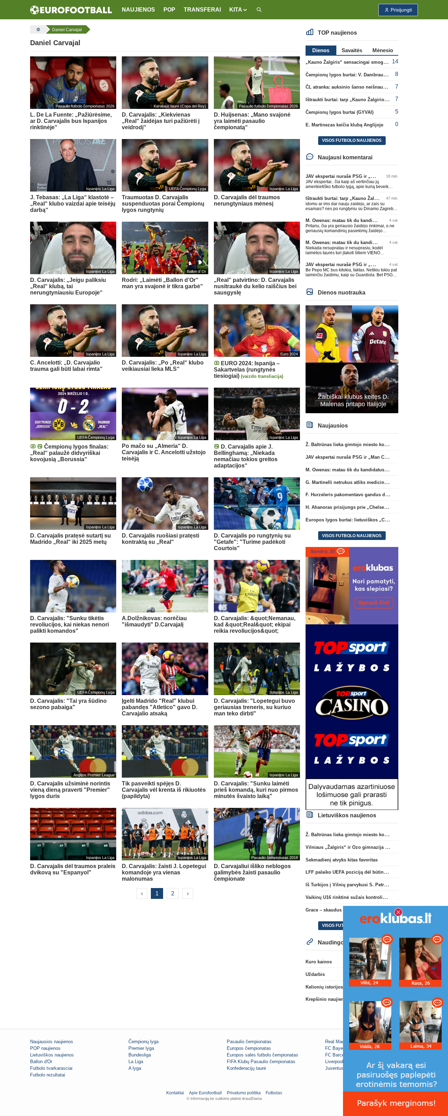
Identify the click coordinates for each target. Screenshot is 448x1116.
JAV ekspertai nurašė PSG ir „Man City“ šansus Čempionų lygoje (376, 176)
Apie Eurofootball (205, 1092)
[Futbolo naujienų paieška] (259, 10)
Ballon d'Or (41, 1061)
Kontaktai (175, 1092)
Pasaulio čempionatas (249, 1041)
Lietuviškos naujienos (52, 1055)
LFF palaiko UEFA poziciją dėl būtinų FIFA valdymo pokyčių (371, 872)
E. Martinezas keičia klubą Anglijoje (344, 124)
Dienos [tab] (320, 50)
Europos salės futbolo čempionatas (262, 1055)
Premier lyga (141, 1048)
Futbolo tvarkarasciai (51, 1068)
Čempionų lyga (143, 1041)
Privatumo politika (244, 1092)
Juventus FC (338, 1068)
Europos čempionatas (249, 1048)
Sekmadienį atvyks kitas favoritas (342, 859)
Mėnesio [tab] (382, 50)
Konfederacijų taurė (246, 1068)
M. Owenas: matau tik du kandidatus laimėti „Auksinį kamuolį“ (374, 220)
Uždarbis (315, 974)
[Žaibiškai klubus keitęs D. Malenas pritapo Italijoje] (352, 359)
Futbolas (274, 1092)
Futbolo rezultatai (47, 1074)
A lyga (134, 1068)
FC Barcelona (339, 1055)
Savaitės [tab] (352, 50)
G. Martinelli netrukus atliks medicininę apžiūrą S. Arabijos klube (376, 482)
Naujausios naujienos (51, 1041)
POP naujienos (45, 1048)
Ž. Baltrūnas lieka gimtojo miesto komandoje (354, 444)
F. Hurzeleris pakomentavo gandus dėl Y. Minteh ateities (366, 494)
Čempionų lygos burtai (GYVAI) (339, 112)
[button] (238, 10)
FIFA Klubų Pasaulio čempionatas (261, 1061)
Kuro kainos (319, 961)
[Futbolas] (37, 29)
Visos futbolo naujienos (352, 140)
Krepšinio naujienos (327, 999)
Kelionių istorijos (324, 987)
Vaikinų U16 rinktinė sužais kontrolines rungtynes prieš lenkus (373, 897)
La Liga (135, 1061)
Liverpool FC (338, 1061)
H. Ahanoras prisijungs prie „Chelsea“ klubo (354, 507)
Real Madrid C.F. (342, 1041)
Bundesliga (139, 1055)
